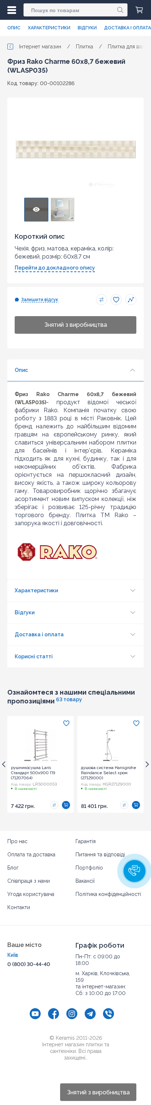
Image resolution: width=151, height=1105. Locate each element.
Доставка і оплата (127, 27)
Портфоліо (89, 868)
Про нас (17, 841)
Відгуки (87, 27)
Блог (13, 868)
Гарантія (86, 841)
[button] (135, 871)
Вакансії (85, 881)
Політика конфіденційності (108, 894)
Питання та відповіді (100, 854)
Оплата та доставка (31, 854)
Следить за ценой (131, 299)
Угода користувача (30, 894)
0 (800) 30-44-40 (28, 964)
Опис (14, 27)
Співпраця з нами (28, 881)
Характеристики (49, 27)
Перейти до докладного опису (55, 268)
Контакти (18, 907)
